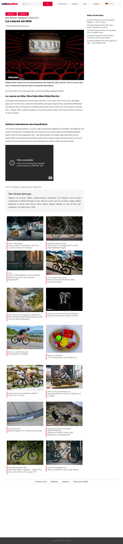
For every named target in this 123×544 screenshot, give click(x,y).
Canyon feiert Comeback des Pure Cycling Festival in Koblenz (23, 246)
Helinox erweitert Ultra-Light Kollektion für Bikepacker (60, 432)
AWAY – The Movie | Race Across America (101, 36)
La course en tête (23, 187)
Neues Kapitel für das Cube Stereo (63, 469)
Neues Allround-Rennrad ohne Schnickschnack (61, 280)
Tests (85, 4)
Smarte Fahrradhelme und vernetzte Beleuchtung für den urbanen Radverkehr (24, 276)
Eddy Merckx (15, 187)
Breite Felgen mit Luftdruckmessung (25, 430)
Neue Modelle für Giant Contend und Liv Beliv (64, 394)
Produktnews (62, 4)
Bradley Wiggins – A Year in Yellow (100, 21)
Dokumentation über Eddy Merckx (19, 91)
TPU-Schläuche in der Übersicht (61, 357)
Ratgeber (96, 4)
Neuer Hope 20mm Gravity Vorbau (62, 315)
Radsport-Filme (37, 187)
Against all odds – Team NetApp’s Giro (101, 41)
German (111, 4)
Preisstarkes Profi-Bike (18, 353)
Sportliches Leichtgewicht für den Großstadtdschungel (62, 246)
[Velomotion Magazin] (10, 4)
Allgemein (11, 14)
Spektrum (23, 14)
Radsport (75, 4)
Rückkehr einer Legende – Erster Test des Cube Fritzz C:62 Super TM (25, 470)
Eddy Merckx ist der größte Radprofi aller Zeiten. (54, 101)
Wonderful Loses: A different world (101, 31)
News (30, 187)
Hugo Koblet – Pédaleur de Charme (100, 26)
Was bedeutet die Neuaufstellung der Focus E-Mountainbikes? (25, 317)
